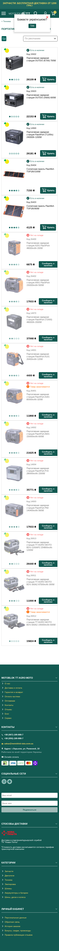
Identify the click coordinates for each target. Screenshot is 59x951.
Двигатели (9, 875)
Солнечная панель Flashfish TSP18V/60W (40, 207)
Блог (7, 714)
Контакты (9, 705)
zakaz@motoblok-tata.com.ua (18, 743)
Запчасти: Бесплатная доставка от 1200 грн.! (29, 4)
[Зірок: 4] (16, 79)
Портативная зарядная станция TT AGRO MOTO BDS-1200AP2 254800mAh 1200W (39, 546)
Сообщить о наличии (48, 264)
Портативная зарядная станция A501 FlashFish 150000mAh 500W (38, 282)
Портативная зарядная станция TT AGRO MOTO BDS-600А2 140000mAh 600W (41, 622)
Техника (7, 21)
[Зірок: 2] (12, 79)
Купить (51, 79)
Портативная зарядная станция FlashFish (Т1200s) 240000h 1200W (39, 134)
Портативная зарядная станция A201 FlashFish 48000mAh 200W (38, 245)
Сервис (8, 718)
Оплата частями (12, 696)
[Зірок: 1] (10, 79)
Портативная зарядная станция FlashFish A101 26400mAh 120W (38, 356)
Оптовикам (10, 701)
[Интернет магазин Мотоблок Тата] (19, 14)
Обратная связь (12, 922)
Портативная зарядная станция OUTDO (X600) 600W (41, 96)
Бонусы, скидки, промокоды (18, 930)
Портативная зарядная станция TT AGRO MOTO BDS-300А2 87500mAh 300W (40, 582)
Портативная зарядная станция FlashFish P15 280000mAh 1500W (37, 471)
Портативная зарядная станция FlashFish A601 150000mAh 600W (38, 434)
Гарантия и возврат (14, 692)
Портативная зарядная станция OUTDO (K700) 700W (41, 59)
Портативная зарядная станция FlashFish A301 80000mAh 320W (38, 397)
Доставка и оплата (13, 688)
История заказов (12, 926)
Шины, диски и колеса (15, 897)
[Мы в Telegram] (9, 781)
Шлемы (8, 888)
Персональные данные (15, 917)
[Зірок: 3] (14, 79)
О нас (7, 683)
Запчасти (9, 871)
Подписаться (29, 810)
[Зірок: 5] (18, 79)
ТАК (32, 26)
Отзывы (8, 709)
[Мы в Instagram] (4, 781)
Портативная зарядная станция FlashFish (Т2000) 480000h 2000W (39, 319)
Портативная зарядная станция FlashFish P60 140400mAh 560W (37, 508)
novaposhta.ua (25, 842)
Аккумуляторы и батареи (16, 893)
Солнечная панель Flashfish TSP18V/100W (40, 170)
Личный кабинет (45, 13)
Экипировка (10, 884)
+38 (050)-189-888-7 (13, 738)
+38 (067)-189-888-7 (13, 734)
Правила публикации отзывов (18, 935)
